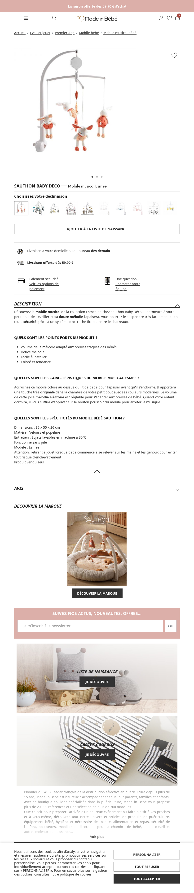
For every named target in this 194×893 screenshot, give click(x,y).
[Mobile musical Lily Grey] (104, 208)
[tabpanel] (97, 108)
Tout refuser (147, 866)
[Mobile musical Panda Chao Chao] (154, 208)
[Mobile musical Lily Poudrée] (137, 208)
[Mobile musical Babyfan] (54, 208)
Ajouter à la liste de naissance (97, 229)
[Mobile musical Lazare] (38, 208)
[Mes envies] (169, 18)
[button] (26, 18)
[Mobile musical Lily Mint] (121, 208)
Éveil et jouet (40, 32)
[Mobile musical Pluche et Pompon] (170, 208)
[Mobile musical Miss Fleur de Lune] (71, 208)
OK (170, 626)
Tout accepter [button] (146, 878)
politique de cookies (76, 874)
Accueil (20, 32)
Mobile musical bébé (120, 32)
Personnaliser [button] (146, 854)
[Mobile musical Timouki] (87, 208)
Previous (8, 110)
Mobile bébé (89, 32)
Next (185, 110)
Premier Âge (65, 32)
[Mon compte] (161, 18)
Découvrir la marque (97, 593)
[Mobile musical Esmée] (21, 208)
